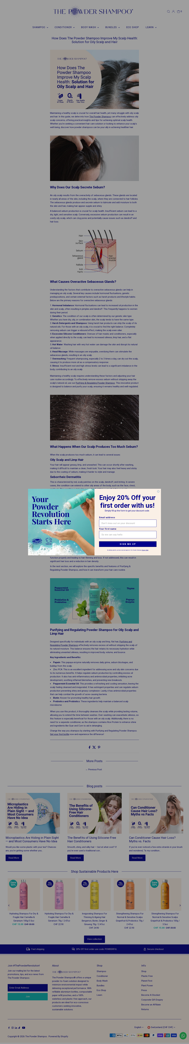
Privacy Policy (145, 550)
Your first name (107, 529)
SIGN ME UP (128, 544)
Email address (107, 517)
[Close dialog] (158, 491)
